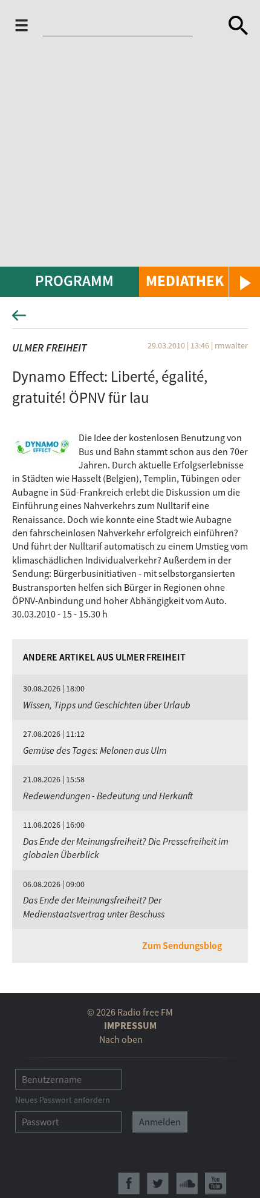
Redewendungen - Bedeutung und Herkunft (108, 796)
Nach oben (121, 1039)
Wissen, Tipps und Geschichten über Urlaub (106, 705)
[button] (199, 282)
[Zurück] (130, 319)
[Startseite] (125, 25)
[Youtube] (216, 1183)
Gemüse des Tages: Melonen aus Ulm (95, 750)
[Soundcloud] (187, 1183)
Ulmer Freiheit (49, 347)
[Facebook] (129, 1183)
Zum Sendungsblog (182, 945)
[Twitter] (158, 1183)
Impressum (130, 1025)
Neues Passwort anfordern (62, 1099)
